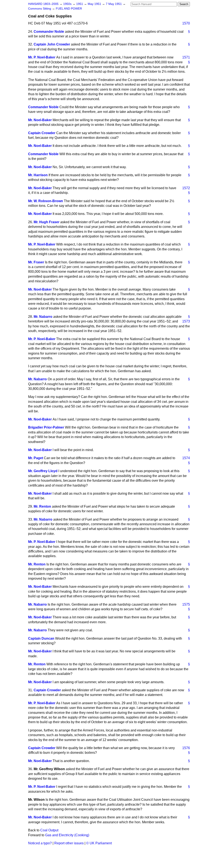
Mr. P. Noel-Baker (41, 57)
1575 (186, 604)
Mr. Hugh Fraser (46, 222)
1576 (186, 748)
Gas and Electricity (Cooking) (67, 835)
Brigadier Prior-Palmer (46, 427)
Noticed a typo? (40, 843)
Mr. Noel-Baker (40, 120)
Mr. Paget (35, 458)
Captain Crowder (41, 133)
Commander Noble (49, 31)
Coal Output (49, 830)
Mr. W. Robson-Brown (45, 201)
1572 (186, 188)
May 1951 (95, 4)
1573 (186, 321)
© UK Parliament (99, 843)
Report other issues (69, 843)
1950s (67, 4)
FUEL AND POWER (69, 8)
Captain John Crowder (52, 44)
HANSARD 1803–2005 (43, 4)
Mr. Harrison (38, 175)
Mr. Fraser (36, 262)
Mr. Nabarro (43, 316)
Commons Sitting (40, 8)
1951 (80, 4)
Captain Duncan (41, 638)
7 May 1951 (114, 4)
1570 (186, 23)
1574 (186, 458)
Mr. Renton (42, 506)
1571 (186, 57)
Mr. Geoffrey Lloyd (42, 471)
